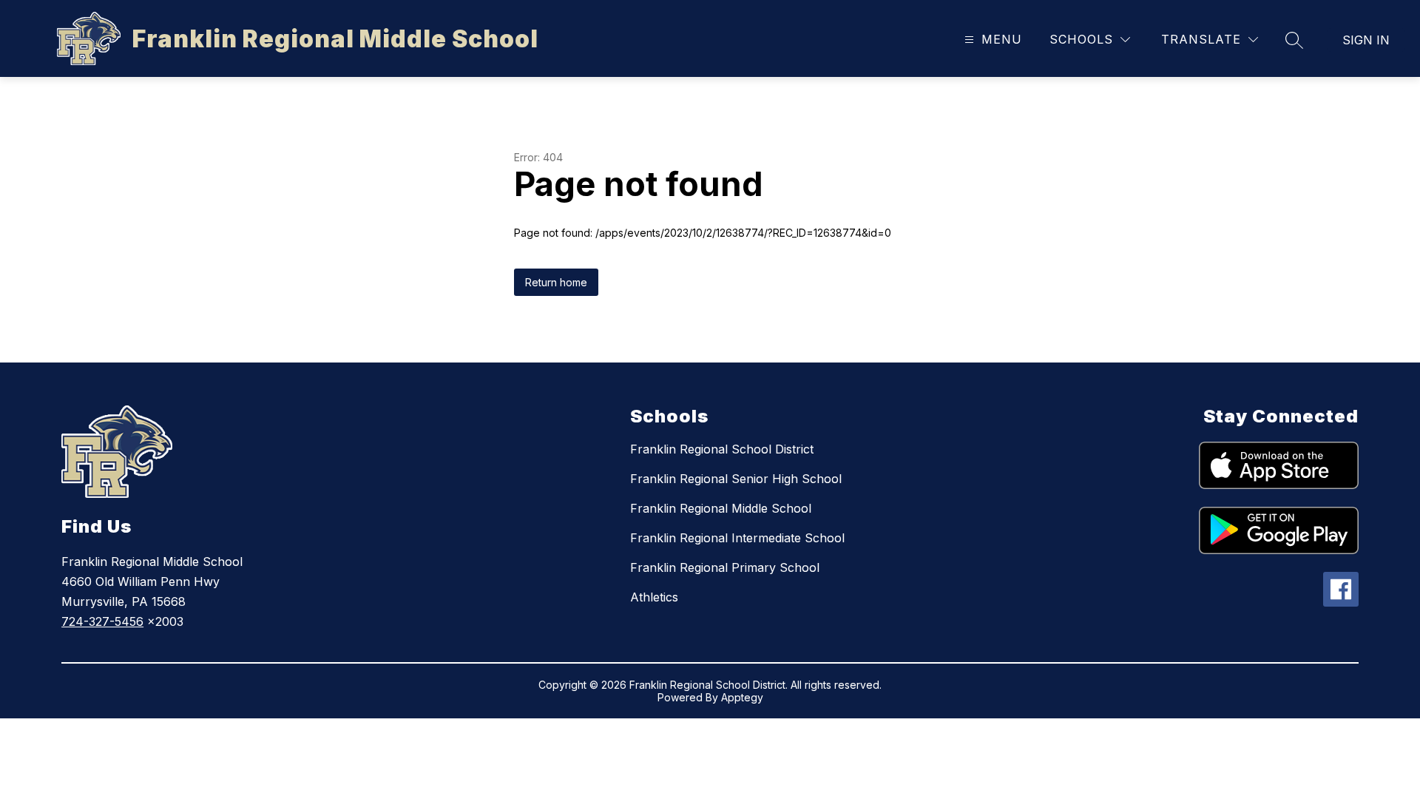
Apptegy (742, 697)
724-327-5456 (102, 621)
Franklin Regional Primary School (724, 567)
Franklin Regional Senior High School (736, 478)
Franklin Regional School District (722, 449)
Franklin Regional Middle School (720, 508)
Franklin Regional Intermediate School (737, 537)
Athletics (654, 597)
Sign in (1366, 40)
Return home (556, 282)
